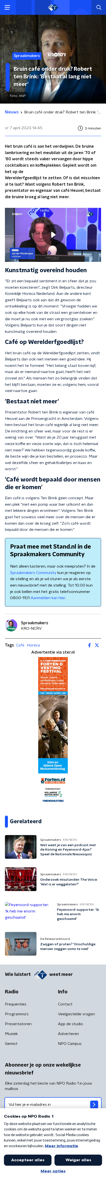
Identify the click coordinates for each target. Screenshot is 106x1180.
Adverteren (68, 1034)
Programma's (17, 1014)
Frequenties (15, 1004)
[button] (7, 7)
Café (20, 645)
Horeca (33, 645)
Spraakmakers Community (33, 573)
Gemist (11, 1044)
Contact (65, 1004)
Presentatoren (18, 1024)
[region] (53, 235)
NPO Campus (70, 1044)
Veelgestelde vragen (76, 1014)
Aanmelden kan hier (48, 598)
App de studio (70, 1024)
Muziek (11, 1034)
